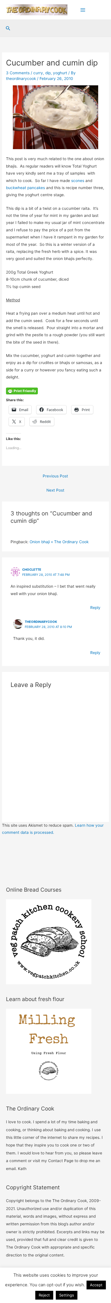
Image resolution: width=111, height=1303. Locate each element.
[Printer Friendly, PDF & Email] (22, 390)
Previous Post (55, 476)
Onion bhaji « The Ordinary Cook (59, 542)
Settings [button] (66, 1295)
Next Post (55, 490)
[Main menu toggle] (83, 10)
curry (38, 73)
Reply (95, 607)
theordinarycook (41, 622)
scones (77, 180)
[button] (8, 28)
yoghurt (60, 73)
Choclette (31, 570)
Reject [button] (44, 1295)
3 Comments (18, 73)
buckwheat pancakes (25, 187)
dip (48, 73)
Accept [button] (96, 1285)
